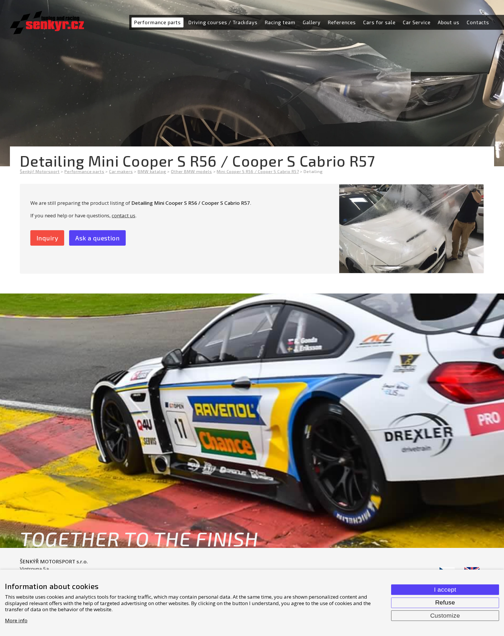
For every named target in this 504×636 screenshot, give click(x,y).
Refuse (445, 602)
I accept (445, 589)
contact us (123, 215)
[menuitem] (157, 22)
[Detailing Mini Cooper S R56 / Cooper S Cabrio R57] (411, 228)
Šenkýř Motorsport (40, 171)
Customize (445, 615)
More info (16, 620)
